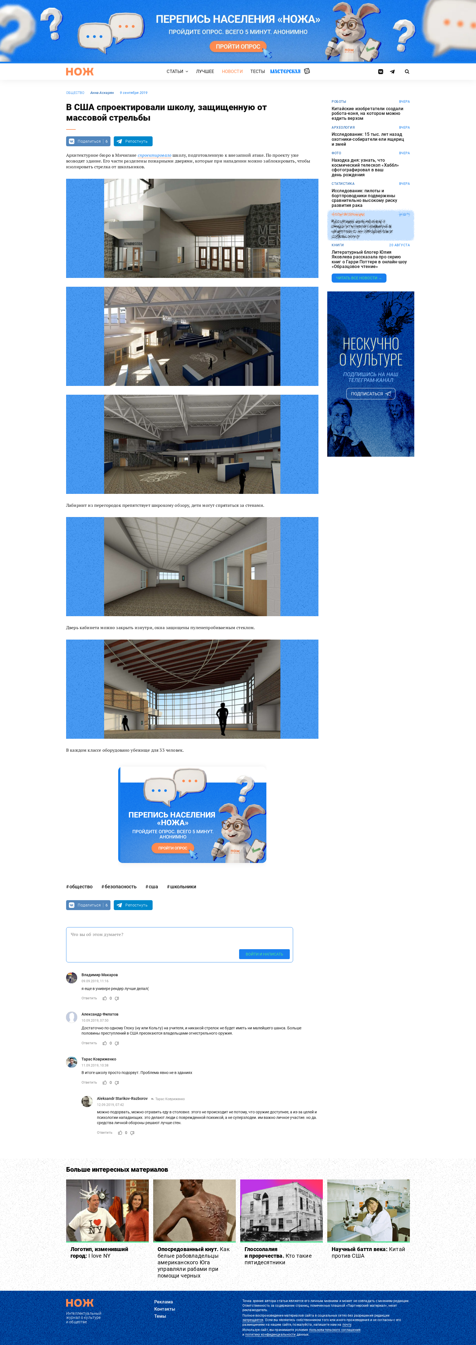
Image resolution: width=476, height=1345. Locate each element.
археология (343, 127)
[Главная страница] (80, 71)
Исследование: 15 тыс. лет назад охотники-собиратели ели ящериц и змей (368, 139)
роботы (339, 102)
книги (338, 245)
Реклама (163, 1302)
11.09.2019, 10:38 (95, 1065)
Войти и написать (264, 954)
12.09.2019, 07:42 (110, 1105)
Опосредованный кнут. (194, 1262)
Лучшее (205, 71)
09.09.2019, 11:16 (95, 981)
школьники (183, 886)
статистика (343, 184)
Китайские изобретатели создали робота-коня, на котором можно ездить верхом (367, 113)
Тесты (257, 71)
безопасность (121, 886)
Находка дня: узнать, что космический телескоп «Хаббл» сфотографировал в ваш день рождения (365, 167)
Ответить (89, 998)
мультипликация (348, 215)
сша (153, 886)
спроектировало (154, 155)
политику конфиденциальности (270, 1334)
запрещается (252, 1320)
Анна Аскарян (102, 93)
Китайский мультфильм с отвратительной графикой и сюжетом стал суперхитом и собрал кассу (362, 228)
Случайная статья (307, 71)
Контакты (164, 1309)
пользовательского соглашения (335, 1330)
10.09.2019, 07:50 (95, 1020)
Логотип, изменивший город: (99, 1252)
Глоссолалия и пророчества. (278, 1256)
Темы (160, 1316)
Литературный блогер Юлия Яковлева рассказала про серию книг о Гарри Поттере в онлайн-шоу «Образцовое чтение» (369, 259)
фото (336, 153)
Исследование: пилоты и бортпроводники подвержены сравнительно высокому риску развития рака (364, 198)
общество (75, 93)
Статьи (175, 71)
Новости (232, 71)
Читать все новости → (359, 278)
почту (346, 1325)
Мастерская (285, 71)
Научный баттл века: (368, 1252)
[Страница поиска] (407, 72)
